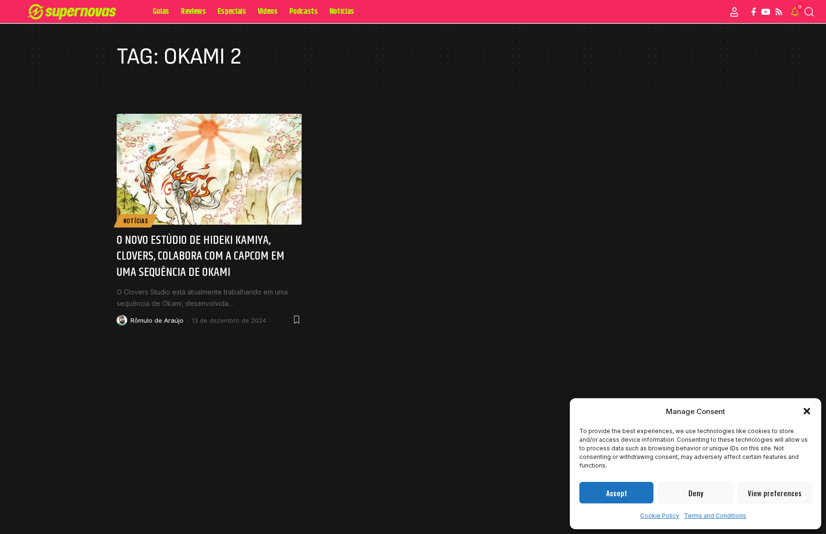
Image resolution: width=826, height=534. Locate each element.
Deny (695, 493)
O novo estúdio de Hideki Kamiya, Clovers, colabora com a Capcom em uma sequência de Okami (200, 256)
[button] (807, 411)
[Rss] (778, 12)
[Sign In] (734, 12)
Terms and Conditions (715, 515)
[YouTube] (765, 12)
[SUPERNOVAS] (73, 12)
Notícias (135, 221)
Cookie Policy (659, 515)
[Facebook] (754, 12)
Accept (616, 493)
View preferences (775, 493)
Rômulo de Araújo (157, 320)
